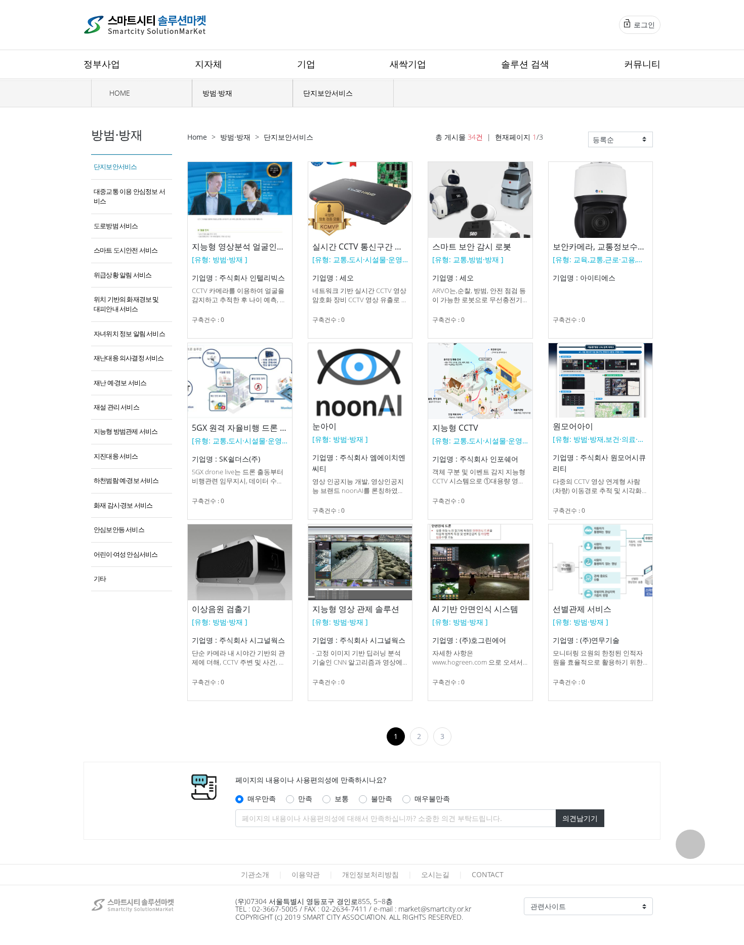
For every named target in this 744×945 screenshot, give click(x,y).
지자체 (208, 64)
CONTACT (488, 874)
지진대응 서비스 (116, 456)
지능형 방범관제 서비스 (125, 431)
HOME (118, 93)
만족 (305, 798)
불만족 (381, 798)
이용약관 (306, 874)
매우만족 (261, 798)
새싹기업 (408, 64)
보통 (342, 798)
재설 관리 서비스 (116, 407)
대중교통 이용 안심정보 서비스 (129, 196)
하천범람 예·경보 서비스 (126, 480)
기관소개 (255, 874)
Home (197, 137)
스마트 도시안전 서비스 (125, 250)
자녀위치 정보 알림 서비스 (129, 333)
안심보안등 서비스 (119, 529)
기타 (100, 578)
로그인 (643, 24)
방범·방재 (217, 93)
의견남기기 (580, 818)
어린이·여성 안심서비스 (125, 554)
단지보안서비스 (328, 93)
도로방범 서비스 (116, 225)
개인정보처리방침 (370, 874)
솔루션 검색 (525, 64)
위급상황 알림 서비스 (122, 274)
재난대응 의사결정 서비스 (129, 357)
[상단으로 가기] (690, 844)
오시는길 (435, 874)
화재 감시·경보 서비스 (123, 505)
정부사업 (102, 64)
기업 (306, 64)
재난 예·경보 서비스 (120, 382)
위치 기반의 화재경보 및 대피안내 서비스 (126, 304)
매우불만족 (432, 798)
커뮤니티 (642, 64)
